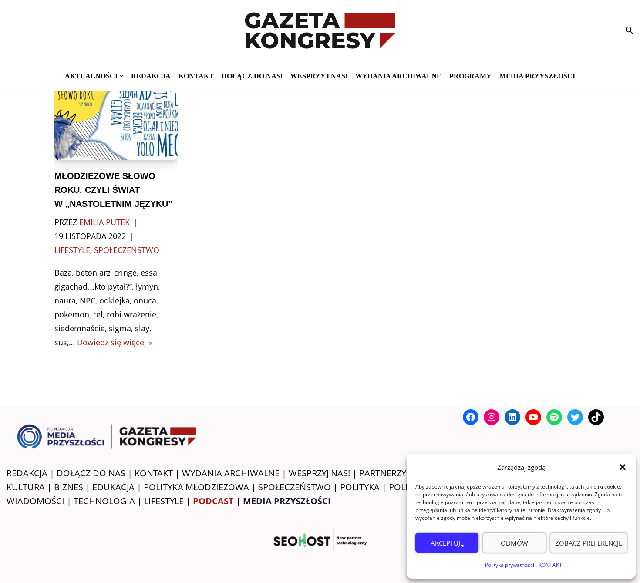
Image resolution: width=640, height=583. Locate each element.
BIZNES (68, 487)
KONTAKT (550, 565)
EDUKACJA (113, 487)
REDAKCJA (27, 473)
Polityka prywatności (509, 565)
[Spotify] (554, 417)
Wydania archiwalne (398, 76)
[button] (622, 467)
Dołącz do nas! (252, 76)
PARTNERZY (382, 473)
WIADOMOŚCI (35, 501)
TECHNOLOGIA (104, 501)
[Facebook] (470, 417)
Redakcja (151, 76)
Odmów (514, 543)
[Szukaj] (629, 30)
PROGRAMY (470, 76)
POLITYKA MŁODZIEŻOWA (196, 487)
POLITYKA (360, 487)
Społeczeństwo (126, 250)
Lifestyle (72, 250)
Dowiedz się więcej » (114, 342)
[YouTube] (533, 417)
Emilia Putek (104, 222)
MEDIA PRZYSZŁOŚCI (537, 76)
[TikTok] (596, 417)
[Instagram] (491, 417)
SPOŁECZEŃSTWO (294, 487)
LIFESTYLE (164, 501)
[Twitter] (575, 417)
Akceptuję (447, 543)
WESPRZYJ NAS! (319, 473)
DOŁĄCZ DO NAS (91, 473)
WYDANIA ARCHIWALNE (231, 473)
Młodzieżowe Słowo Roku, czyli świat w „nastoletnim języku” (113, 190)
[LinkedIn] (512, 417)
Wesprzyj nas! (318, 76)
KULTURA (26, 487)
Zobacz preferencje (588, 543)
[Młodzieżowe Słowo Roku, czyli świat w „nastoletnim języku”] (115, 119)
